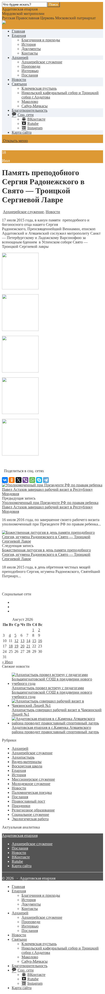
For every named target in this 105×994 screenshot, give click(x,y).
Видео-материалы (27, 762)
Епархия (19, 35)
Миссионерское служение (33, 779)
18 (11, 646)
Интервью (30, 71)
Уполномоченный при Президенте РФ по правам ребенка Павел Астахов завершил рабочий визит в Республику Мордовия (50, 507)
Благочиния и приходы (40, 40)
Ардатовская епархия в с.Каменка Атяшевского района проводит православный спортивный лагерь (55, 729)
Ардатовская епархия (20, 835)
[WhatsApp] (32, 480)
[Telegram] (46, 480)
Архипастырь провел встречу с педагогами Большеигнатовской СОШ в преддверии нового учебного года (52, 692)
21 (28, 646)
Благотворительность (29, 110)
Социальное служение (30, 814)
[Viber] (25, 480)
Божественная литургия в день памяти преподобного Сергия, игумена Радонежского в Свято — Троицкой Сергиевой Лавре (46, 554)
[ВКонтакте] (5, 480)
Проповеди (30, 66)
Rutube (17, 861)
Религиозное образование (33, 810)
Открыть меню (15, 141)
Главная (18, 31)
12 (16, 641)
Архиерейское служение (41, 62)
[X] (18, 480)
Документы (31, 49)
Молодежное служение (31, 784)
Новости (19, 79)
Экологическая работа (30, 819)
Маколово (29, 101)
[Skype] (39, 480)
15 (34, 641)
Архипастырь (23, 757)
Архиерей (20, 57)
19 (16, 646)
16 (40, 641)
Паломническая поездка (32, 792)
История (28, 44)
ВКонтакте (21, 857)
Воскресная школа (27, 766)
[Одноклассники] (12, 480)
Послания (29, 75)
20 (22, 646)
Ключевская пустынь (39, 88)
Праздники (21, 806)
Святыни (19, 84)
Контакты (29, 53)
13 (22, 641)
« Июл (7, 662)
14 (28, 641)
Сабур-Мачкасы (34, 106)
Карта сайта (22, 132)
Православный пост (28, 801)
